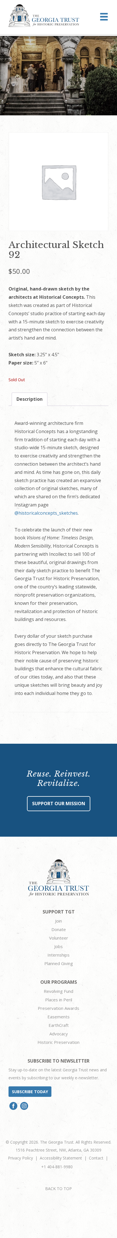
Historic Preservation (58, 1042)
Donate (58, 929)
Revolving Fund (58, 991)
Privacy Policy (20, 1158)
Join (58, 921)
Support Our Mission (58, 803)
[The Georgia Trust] (44, 15)
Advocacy (58, 1033)
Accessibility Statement (61, 1158)
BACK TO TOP (58, 1188)
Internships (58, 955)
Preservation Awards (58, 1008)
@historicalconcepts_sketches (46, 513)
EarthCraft (59, 1025)
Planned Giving (58, 963)
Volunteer (58, 938)
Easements (58, 1016)
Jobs (58, 946)
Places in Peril (58, 999)
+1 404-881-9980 (57, 1166)
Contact (96, 1158)
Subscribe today (30, 1091)
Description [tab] (29, 399)
